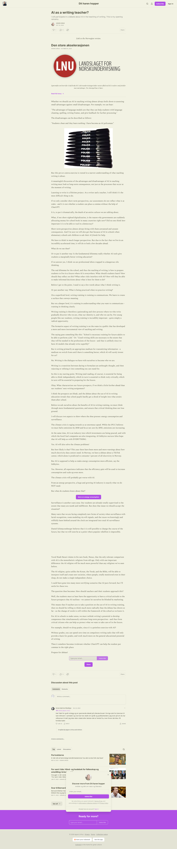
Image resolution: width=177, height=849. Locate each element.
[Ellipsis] (124, 708)
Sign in (170, 4)
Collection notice (102, 834)
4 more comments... (58, 739)
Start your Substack (83, 839)
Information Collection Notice (88, 803)
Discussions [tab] (67, 749)
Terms (93, 834)
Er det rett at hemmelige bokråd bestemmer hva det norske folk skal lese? (77, 758)
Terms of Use (98, 801)
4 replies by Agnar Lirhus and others (70, 730)
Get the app (98, 839)
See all (55, 804)
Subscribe (160, 4)
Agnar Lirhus (60, 23)
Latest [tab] (59, 749)
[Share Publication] (152, 4)
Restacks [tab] (65, 689)
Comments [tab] (56, 689)
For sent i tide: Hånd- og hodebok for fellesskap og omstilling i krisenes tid (75, 770)
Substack (78, 845)
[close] (108, 774)
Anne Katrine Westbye (63, 708)
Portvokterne (57, 755)
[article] (88, 759)
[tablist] (60, 689)
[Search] (147, 4)
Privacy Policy (104, 803)
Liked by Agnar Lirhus (64, 710)
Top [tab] (53, 749)
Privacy (87, 834)
